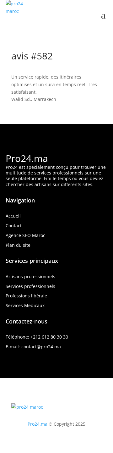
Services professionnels (30, 286)
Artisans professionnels (30, 276)
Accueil (13, 216)
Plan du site (18, 245)
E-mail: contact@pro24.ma (33, 347)
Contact (14, 226)
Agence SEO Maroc (25, 235)
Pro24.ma (27, 158)
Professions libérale (26, 296)
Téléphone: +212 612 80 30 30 (37, 337)
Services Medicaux (25, 305)
